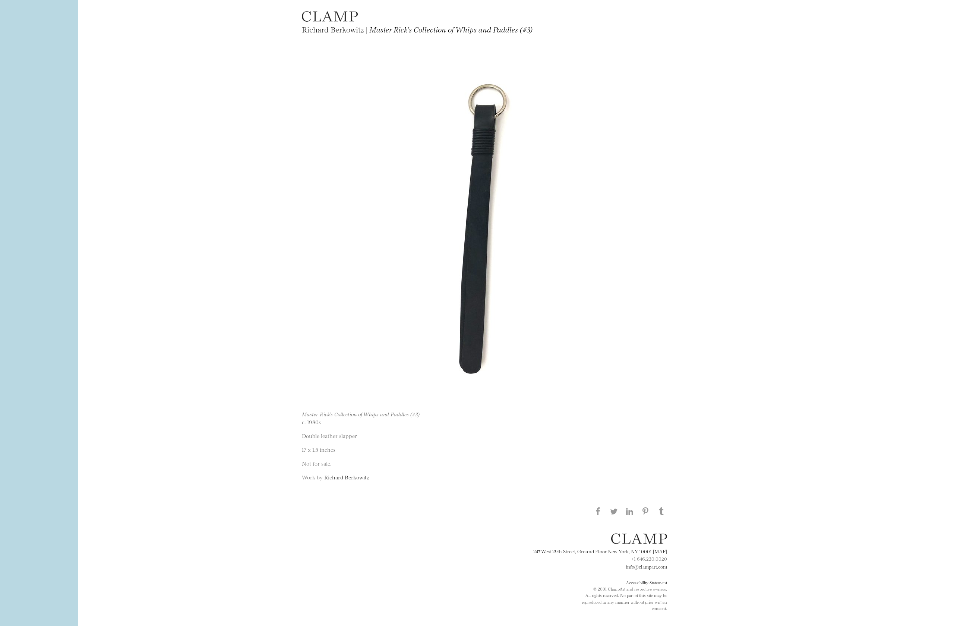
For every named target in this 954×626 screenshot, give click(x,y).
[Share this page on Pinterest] (645, 511)
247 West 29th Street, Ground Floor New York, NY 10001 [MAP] (600, 551)
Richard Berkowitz (346, 477)
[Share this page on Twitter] (613, 511)
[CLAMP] (330, 19)
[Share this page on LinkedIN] (629, 511)
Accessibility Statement (646, 582)
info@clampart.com (646, 566)
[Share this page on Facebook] (597, 511)
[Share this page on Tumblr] (661, 511)
